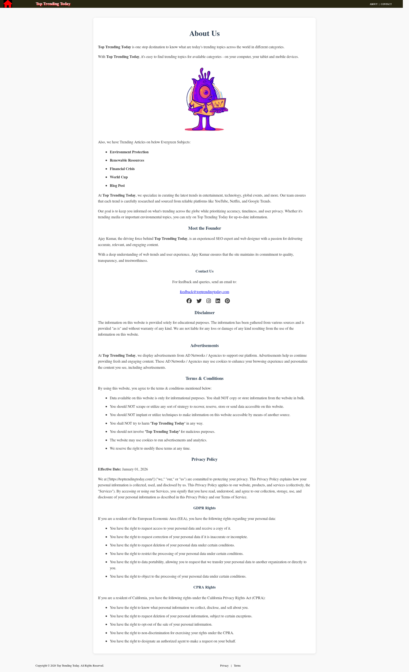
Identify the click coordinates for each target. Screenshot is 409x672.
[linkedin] (218, 301)
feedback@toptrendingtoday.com (204, 291)
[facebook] (189, 301)
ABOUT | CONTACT (386, 4)
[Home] (8, 5)
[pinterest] (227, 301)
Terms (237, 665)
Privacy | (227, 665)
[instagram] (208, 301)
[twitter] (199, 301)
